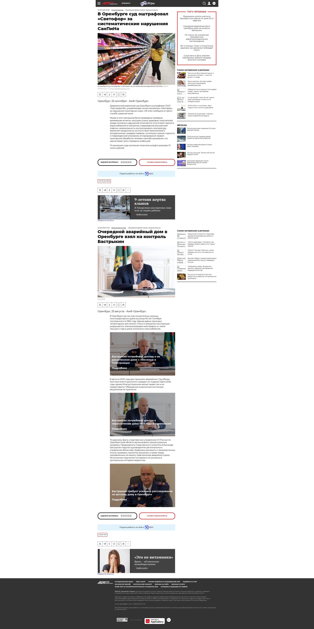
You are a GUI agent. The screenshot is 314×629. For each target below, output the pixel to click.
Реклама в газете (178, 584)
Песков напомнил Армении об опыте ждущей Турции (201, 129)
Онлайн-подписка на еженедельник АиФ (164, 582)
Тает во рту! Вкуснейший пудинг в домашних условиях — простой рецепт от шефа (201, 75)
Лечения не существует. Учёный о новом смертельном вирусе (200, 115)
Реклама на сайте (162, 584)
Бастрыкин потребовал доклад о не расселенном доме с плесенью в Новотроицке (136, 359)
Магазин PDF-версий (123, 584)
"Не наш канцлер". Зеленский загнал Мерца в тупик (201, 153)
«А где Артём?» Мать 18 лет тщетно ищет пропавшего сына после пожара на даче (201, 99)
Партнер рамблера (136, 620)
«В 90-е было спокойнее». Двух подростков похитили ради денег (201, 107)
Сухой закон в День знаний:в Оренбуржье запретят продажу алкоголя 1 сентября (196, 58)
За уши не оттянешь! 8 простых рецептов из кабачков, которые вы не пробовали (202, 276)
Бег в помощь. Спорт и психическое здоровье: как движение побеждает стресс (196, 48)
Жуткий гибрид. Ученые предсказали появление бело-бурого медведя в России (202, 260)
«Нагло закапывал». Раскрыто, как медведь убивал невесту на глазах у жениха (201, 244)
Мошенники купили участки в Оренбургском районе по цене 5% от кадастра (197, 18)
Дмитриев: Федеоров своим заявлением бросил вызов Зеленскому (197, 162)
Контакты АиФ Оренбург (142, 584)
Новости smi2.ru (106, 220)
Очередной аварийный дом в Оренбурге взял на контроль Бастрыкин (196, 28)
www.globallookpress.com (120, 89)
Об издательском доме (124, 582)
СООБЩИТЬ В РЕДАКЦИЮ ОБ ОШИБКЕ (174, 587)
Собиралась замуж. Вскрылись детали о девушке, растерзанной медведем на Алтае (200, 268)
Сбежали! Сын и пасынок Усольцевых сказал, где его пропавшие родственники (202, 91)
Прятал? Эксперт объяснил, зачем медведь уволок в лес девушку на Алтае (201, 252)
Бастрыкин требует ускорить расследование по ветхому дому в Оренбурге (142, 493)
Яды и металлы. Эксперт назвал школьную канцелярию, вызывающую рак (200, 83)
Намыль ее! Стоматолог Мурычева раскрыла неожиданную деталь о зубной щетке (201, 236)
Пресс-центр (140, 582)
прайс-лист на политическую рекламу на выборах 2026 (136, 587)
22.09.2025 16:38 (103, 10)
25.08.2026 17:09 (104, 228)
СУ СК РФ (101, 299)
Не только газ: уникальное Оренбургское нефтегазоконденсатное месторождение (197, 38)
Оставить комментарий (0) (157, 162)
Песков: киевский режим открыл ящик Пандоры (199, 145)
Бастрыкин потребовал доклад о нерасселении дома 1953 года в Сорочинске (141, 422)
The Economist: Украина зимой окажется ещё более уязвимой (198, 137)
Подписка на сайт (190, 582)
